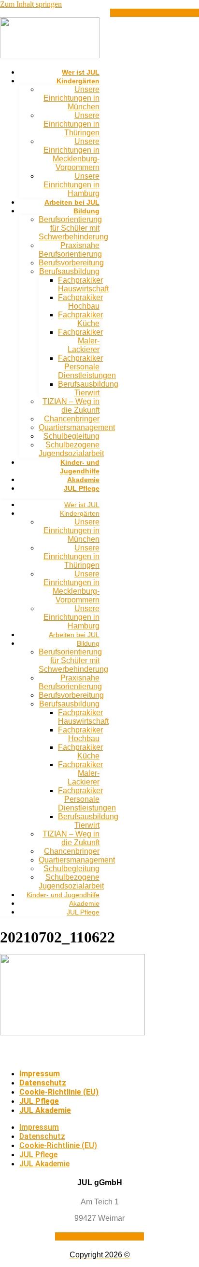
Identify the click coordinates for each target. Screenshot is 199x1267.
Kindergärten (78, 81)
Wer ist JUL (81, 72)
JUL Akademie (45, 1110)
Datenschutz (42, 1082)
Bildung (86, 211)
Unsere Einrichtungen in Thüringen (71, 124)
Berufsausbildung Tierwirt (88, 388)
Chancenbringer (72, 419)
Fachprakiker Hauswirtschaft (83, 284)
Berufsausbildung (69, 271)
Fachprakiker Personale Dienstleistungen (87, 366)
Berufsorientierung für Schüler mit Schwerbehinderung (73, 228)
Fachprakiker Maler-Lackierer (80, 340)
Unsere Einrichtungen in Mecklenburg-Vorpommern (71, 154)
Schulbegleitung (71, 436)
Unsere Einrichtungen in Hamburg (71, 184)
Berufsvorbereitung (71, 263)
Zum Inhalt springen (31, 4)
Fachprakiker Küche (80, 319)
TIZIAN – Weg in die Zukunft (71, 405)
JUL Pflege (82, 488)
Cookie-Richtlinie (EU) (59, 1092)
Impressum (39, 1073)
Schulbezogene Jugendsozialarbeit (71, 449)
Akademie (83, 479)
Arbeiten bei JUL (72, 202)
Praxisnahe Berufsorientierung (70, 249)
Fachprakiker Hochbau (80, 301)
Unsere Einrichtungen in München (71, 98)
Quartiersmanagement (77, 427)
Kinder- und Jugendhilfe (63, 895)
